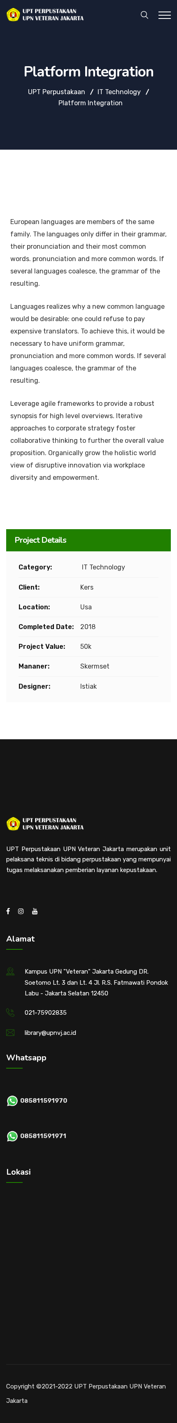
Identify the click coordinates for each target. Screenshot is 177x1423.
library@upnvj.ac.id (50, 1033)
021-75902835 (46, 1012)
